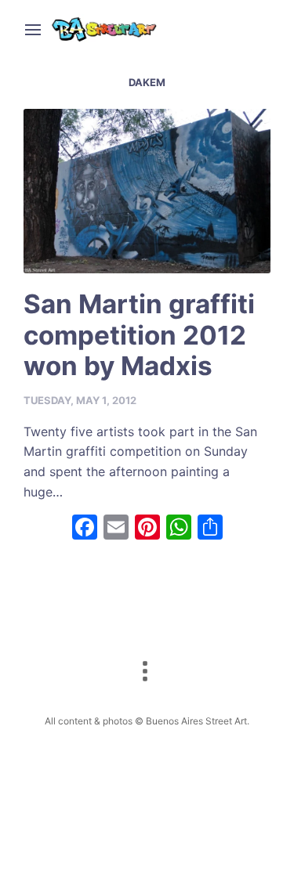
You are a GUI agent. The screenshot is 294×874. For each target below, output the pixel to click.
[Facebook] (84, 529)
